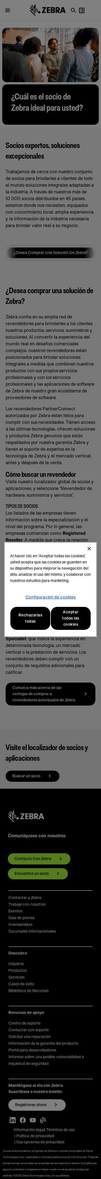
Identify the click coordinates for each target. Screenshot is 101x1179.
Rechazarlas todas (30, 618)
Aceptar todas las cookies (70, 618)
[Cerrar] (89, 548)
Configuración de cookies (51, 597)
